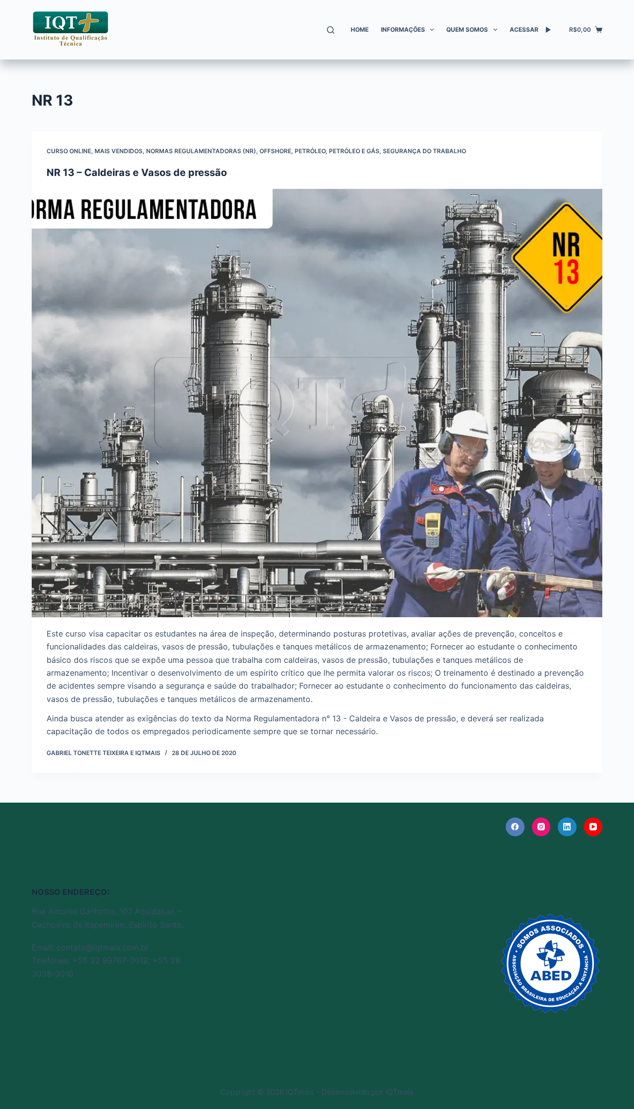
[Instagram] (541, 826)
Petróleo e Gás (354, 151)
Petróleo (310, 151)
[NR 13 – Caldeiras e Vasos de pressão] (317, 403)
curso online (69, 151)
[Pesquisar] (330, 30)
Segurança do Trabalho (424, 151)
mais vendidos (119, 151)
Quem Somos (467, 29)
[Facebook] (515, 826)
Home (360, 29)
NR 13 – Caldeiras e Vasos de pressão (137, 172)
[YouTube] (593, 826)
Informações (403, 29)
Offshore (275, 151)
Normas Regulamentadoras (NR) (201, 151)
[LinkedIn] (567, 826)
